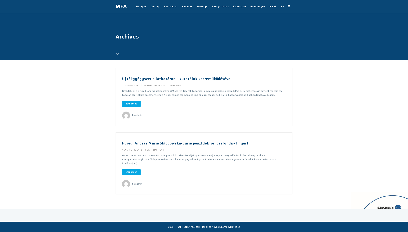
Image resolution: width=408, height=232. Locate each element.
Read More (131, 104)
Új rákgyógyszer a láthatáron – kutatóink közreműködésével (177, 79)
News (164, 85)
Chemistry (148, 85)
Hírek (157, 85)
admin (138, 115)
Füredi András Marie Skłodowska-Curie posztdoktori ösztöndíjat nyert (185, 143)
